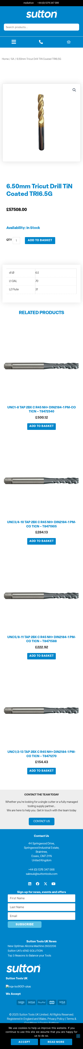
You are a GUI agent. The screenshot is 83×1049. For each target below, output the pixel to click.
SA (12, 59)
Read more (56, 1041)
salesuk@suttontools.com (41, 874)
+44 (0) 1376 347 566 (41, 869)
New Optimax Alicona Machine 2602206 (32, 946)
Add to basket (40, 240)
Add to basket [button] (41, 426)
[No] (78, 1036)
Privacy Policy (55, 1019)
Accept (24, 1041)
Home (5, 59)
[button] (74, 90)
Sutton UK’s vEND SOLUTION (25, 951)
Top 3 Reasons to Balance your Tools (29, 955)
